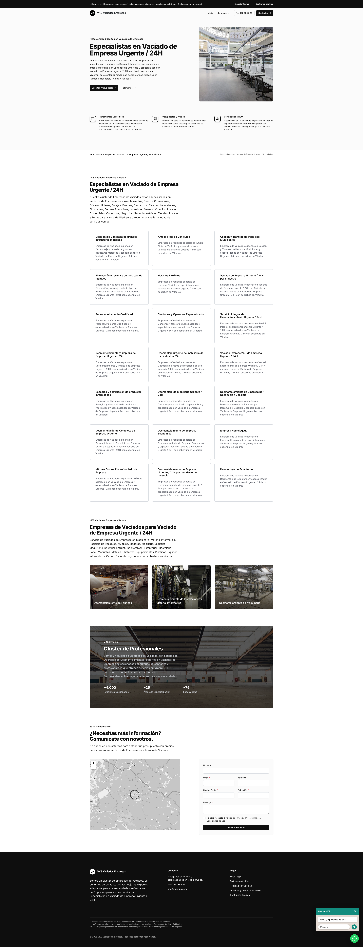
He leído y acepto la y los (234, 819)
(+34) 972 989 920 (177, 884)
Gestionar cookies (264, 4)
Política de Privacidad (236, 818)
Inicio (210, 13)
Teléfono (242, 777)
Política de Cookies (239, 881)
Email (206, 777)
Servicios (222, 13)
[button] (134, 794)
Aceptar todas (242, 4)
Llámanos (128, 88)
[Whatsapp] (354, 938)
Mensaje (208, 802)
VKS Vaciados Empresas (111, 12)
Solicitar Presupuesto (102, 88)
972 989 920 (246, 13)
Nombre (207, 765)
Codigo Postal (210, 790)
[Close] (355, 911)
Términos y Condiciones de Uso (246, 890)
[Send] (354, 926)
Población (243, 790)
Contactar (263, 13)
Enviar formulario (236, 827)
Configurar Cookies (240, 895)
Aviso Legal (235, 876)
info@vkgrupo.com (177, 889)
